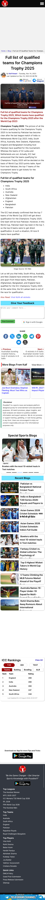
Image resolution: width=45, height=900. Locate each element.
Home (3, 51)
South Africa (8, 821)
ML (19, 342)
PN (39, 336)
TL (32, 336)
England (6, 824)
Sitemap (6, 883)
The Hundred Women (11, 792)
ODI (22, 665)
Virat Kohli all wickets (20, 297)
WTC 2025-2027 (9, 795)
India (5, 815)
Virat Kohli (7, 841)
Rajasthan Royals (9, 831)
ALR (38, 669)
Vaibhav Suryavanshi (11, 863)
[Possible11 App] (22, 758)
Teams (7, 669)
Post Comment (7, 321)
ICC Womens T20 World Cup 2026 (16, 798)
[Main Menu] (42, 3)
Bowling (27, 669)
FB (6, 336)
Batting (17, 669)
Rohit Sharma (8, 844)
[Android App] (22, 786)
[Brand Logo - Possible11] (22, 772)
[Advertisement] (22, 28)
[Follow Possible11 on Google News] (25, 81)
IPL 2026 (6, 802)
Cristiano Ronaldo (10, 866)
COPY (26, 342)
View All (39, 660)
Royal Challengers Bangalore (14, 834)
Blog (9, 51)
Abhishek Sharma (10, 854)
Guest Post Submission (12, 877)
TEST (35, 665)
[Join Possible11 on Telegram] (38, 81)
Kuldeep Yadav (9, 857)
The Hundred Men (10, 808)
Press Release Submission (13, 880)
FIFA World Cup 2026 (11, 805)
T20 (9, 665)
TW (13, 336)
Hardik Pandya (9, 850)
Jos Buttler (7, 860)
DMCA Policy (8, 873)
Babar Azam (8, 847)
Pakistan (6, 828)
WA (26, 336)
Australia (6, 818)
